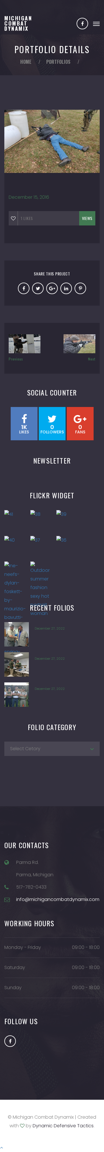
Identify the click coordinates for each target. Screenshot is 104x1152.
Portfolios (58, 61)
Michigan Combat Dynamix (18, 23)
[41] (15, 521)
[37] (41, 547)
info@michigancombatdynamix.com (57, 899)
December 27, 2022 (50, 628)
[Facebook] (82, 23)
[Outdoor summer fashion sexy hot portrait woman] (41, 572)
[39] (67, 521)
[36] (67, 547)
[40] (15, 547)
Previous (16, 358)
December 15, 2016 (29, 197)
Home (25, 61)
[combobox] (52, 749)
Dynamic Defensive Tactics (63, 1125)
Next (91, 358)
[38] (41, 521)
